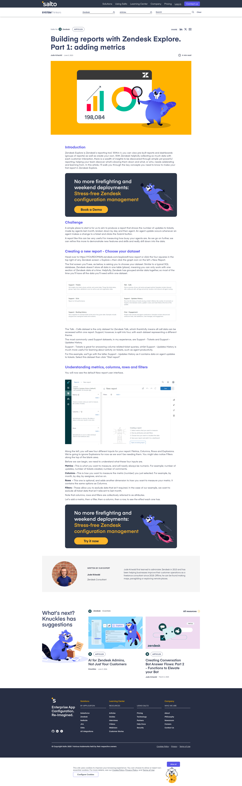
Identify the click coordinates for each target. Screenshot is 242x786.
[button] (107, 4)
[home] (49, 3)
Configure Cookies (85, 774)
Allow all (173, 764)
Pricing (168, 3)
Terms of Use (148, 770)
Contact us (192, 3)
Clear (199, 12)
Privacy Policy (131, 770)
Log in (178, 3)
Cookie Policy (118, 770)
